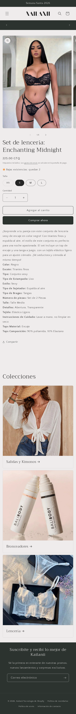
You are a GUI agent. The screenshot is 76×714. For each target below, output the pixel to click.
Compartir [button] (12, 342)
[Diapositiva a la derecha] (46, 135)
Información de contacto (49, 706)
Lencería (13, 631)
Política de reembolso (58, 701)
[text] (38, 248)
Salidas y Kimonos (21, 462)
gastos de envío (31, 163)
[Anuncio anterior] (6, 25)
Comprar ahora (38, 220)
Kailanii (19, 701)
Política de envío (26, 706)
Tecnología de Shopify (33, 701)
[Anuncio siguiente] (69, 25)
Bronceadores (17, 547)
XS (9, 183)
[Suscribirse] (65, 678)
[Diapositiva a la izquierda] (30, 135)
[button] (7, 13)
